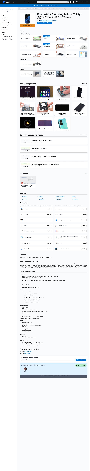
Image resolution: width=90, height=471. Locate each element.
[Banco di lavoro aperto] (70, 2)
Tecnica (4, 20)
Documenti (4, 27)
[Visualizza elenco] (85, 173)
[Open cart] (77, 2)
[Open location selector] (74, 2)
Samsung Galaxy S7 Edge (8, 10)
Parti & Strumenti (5, 29)
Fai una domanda (83, 135)
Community (26, 2)
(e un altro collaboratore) (51, 20)
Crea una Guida (42, 22)
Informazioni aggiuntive (7, 39)
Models (3, 32)
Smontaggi (23, 59)
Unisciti (81, 2)
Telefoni (26, 8)
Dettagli (3, 34)
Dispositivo (21, 8)
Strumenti (24, 203)
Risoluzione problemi (6, 22)
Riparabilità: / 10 (27, 25)
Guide (3, 15)
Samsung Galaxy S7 (28, 351)
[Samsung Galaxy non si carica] (62, 92)
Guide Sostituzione (25, 34)
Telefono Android (32, 8)
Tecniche (22, 69)
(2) (41, 196)
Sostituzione (4, 17)
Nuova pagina (84, 83)
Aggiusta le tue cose (17, 2)
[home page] (6, 2)
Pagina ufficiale (27, 353)
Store (33, 2)
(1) (24, 199)
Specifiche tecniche (6, 38)
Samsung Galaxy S (50, 8)
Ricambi (23, 193)
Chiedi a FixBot (80, 359)
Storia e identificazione (7, 36)
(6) (60, 196)
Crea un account (55, 5)
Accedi (86, 2)
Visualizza (49, 209)
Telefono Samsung (41, 8)
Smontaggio (4, 18)
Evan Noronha (43, 20)
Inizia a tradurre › (53, 377)
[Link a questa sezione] (19, 173)
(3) (24, 196)
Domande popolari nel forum (8, 25)
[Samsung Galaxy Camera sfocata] (62, 123)
